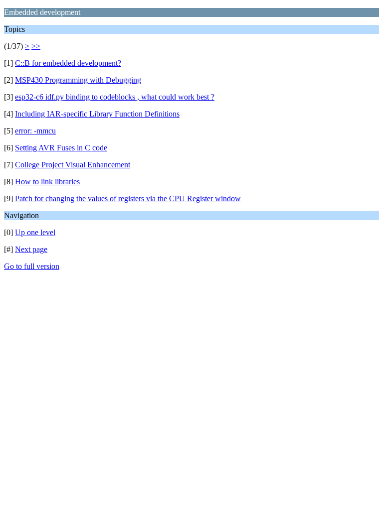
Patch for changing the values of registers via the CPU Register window (128, 198)
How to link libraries (47, 181)
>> (35, 46)
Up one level (35, 232)
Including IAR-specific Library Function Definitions (97, 114)
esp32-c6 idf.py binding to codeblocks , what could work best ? (114, 97)
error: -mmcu (35, 131)
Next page (31, 249)
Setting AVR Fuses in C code (61, 147)
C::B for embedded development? (68, 63)
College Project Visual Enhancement (72, 164)
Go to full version (31, 266)
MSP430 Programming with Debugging (78, 80)
